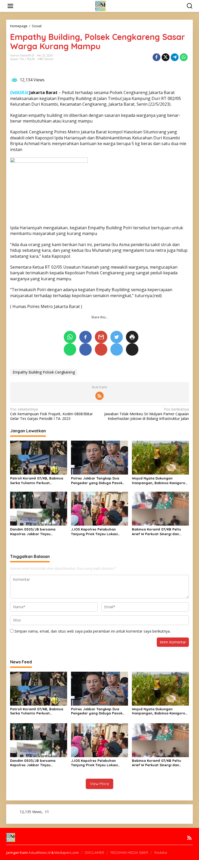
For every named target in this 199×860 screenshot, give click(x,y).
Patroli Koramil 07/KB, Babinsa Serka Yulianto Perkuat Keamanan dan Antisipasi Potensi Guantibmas (36, 480)
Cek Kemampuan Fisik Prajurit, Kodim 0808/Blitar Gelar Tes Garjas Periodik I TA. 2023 (51, 414)
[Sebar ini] (156, 57)
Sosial (14, 59)
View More (99, 783)
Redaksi (160, 852)
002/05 (174, 98)
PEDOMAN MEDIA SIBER (129, 852)
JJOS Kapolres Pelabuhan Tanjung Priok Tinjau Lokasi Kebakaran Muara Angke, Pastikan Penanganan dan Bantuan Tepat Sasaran (94, 531)
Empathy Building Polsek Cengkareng (44, 372)
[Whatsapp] (184, 57)
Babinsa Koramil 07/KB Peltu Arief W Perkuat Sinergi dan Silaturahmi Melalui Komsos (156, 531)
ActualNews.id (40, 852)
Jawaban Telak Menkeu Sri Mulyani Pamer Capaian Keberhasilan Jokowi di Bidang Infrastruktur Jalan (146, 414)
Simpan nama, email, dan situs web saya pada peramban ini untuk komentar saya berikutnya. (92, 631)
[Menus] (10, 6)
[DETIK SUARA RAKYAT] (100, 5)
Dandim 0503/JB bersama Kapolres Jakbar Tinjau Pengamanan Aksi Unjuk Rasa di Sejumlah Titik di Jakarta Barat (37, 531)
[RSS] (99, 396)
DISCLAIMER (94, 852)
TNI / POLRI (27, 59)
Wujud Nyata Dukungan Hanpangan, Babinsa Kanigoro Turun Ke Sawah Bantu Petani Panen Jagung (158, 480)
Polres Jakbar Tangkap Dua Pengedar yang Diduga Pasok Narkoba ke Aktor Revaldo (96, 480)
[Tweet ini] (165, 57)
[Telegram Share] (175, 57)
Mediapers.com (66, 852)
